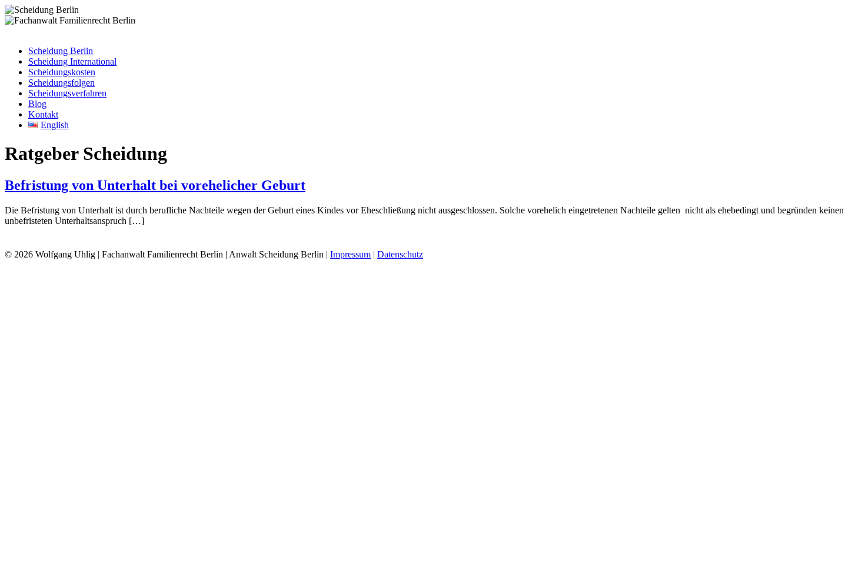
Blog (37, 104)
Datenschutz (400, 254)
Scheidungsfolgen (61, 83)
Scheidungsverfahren (67, 93)
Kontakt (43, 114)
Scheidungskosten (61, 72)
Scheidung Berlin (60, 51)
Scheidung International (72, 61)
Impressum (350, 254)
